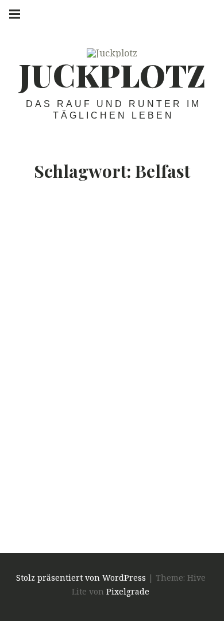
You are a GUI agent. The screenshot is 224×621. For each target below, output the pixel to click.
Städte (143, 476)
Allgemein (31, 476)
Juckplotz (112, 75)
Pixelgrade (127, 591)
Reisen (115, 476)
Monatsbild (76, 476)
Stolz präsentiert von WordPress (81, 577)
